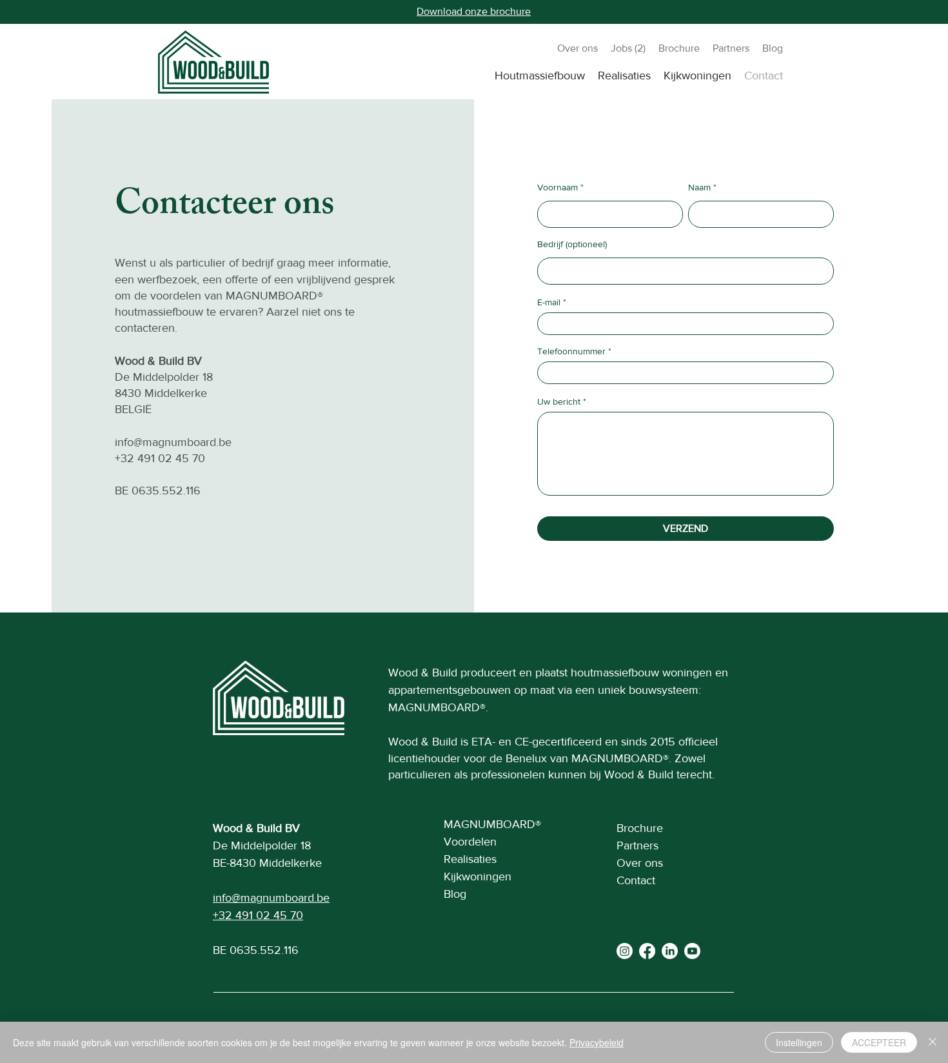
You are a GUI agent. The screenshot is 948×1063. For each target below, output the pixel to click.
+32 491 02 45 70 (160, 458)
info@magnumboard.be (173, 442)
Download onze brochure (474, 11)
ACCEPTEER (879, 1042)
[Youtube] (692, 951)
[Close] (932, 1042)
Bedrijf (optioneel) (572, 243)
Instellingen (799, 1042)
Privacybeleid (596, 1042)
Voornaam (557, 187)
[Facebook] (647, 951)
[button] (539, 75)
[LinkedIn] (670, 951)
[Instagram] (625, 951)
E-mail (548, 302)
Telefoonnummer (571, 351)
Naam (699, 187)
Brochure (640, 828)
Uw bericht (558, 401)
